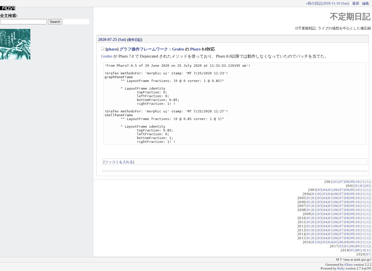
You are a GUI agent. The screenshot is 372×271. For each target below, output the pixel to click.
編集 (365, 3)
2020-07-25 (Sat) (112, 39)
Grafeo (106, 56)
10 (358, 182)
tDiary (348, 264)
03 (368, 186)
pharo (112, 49)
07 (341, 182)
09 (352, 182)
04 (325, 190)
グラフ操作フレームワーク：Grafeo (151, 49)
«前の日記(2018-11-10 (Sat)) (327, 3)
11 (363, 182)
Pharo (195, 49)
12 (368, 182)
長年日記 (134, 40)
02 (363, 186)
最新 (355, 3)
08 (347, 182)
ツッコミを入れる (119, 162)
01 (336, 182)
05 (330, 190)
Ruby (341, 268)
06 (336, 190)
